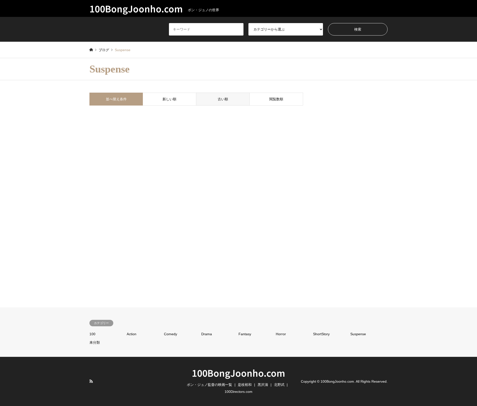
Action (131, 334)
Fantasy (244, 334)
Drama (206, 334)
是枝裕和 (245, 385)
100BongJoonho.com (238, 372)
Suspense (358, 334)
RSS (91, 381)
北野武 (279, 385)
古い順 (223, 99)
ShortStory (321, 334)
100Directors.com (238, 392)
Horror (281, 334)
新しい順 (169, 99)
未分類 (94, 342)
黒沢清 (263, 385)
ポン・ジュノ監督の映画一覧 (209, 385)
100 (92, 334)
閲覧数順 (276, 99)
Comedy (170, 334)
